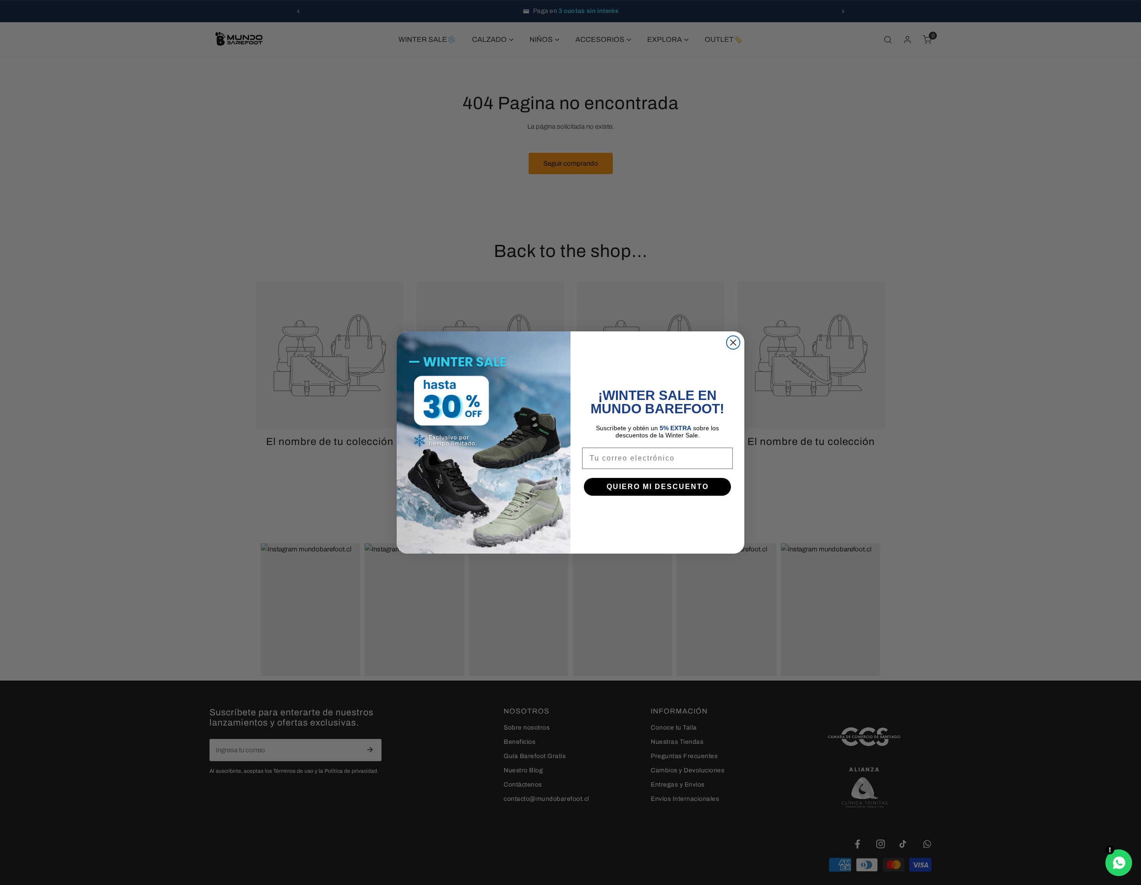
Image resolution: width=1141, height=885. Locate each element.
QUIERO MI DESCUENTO (658, 486)
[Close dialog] (733, 342)
